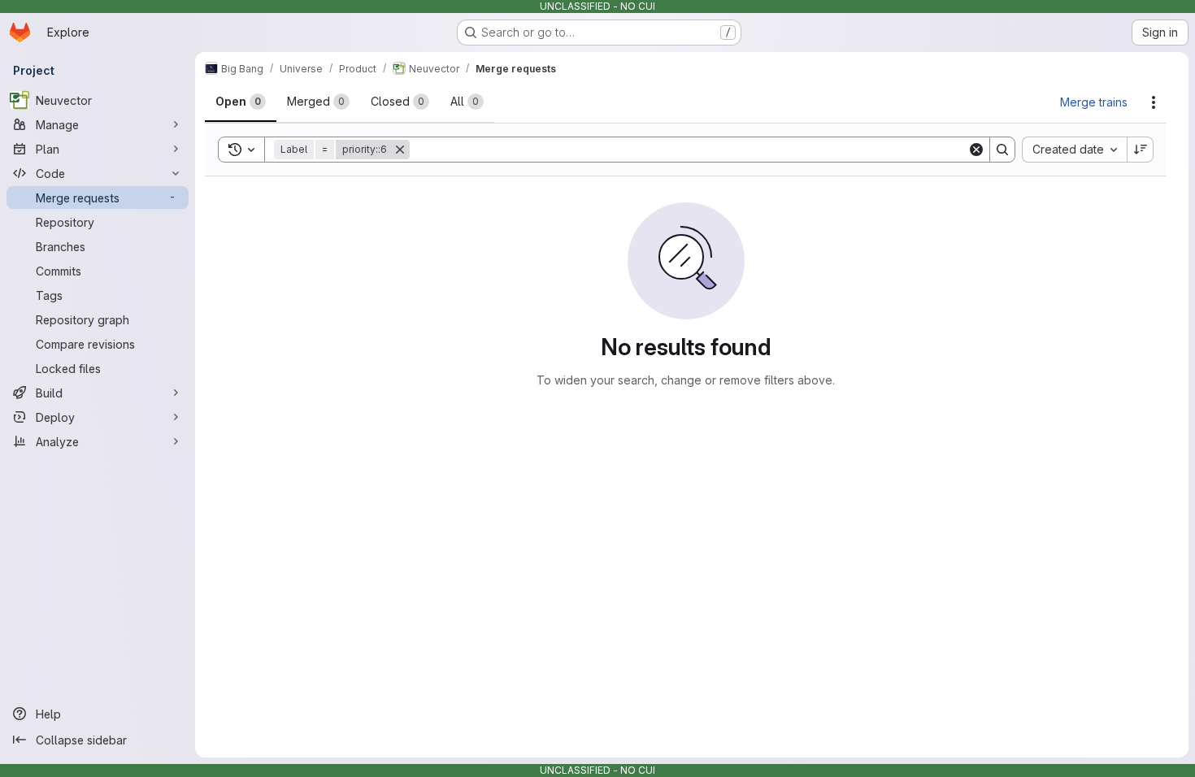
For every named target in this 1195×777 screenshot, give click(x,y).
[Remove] (400, 149)
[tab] (240, 101)
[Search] (1002, 150)
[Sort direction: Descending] (1141, 150)
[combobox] (1074, 150)
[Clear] (976, 149)
